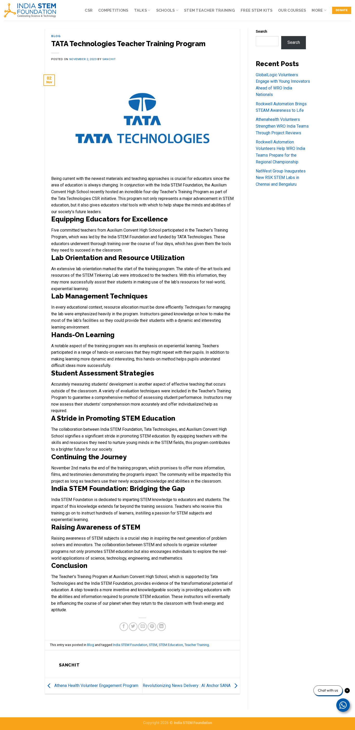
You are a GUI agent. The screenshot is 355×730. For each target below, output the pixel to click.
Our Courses (292, 10)
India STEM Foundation (130, 645)
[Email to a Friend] (142, 626)
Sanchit (109, 59)
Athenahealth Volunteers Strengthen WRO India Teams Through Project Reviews (282, 126)
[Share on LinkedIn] (161, 626)
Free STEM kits (256, 10)
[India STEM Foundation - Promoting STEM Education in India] (30, 10)
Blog (55, 36)
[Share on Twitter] (133, 626)
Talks (140, 10)
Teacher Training (197, 645)
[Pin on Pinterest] (152, 626)
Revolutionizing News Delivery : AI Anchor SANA (187, 685)
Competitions (113, 10)
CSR (89, 10)
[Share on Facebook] (124, 626)
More (317, 10)
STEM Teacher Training (209, 10)
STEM (153, 645)
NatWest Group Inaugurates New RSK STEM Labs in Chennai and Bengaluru (281, 178)
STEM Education (171, 645)
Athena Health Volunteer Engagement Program (95, 685)
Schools (165, 10)
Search (261, 31)
